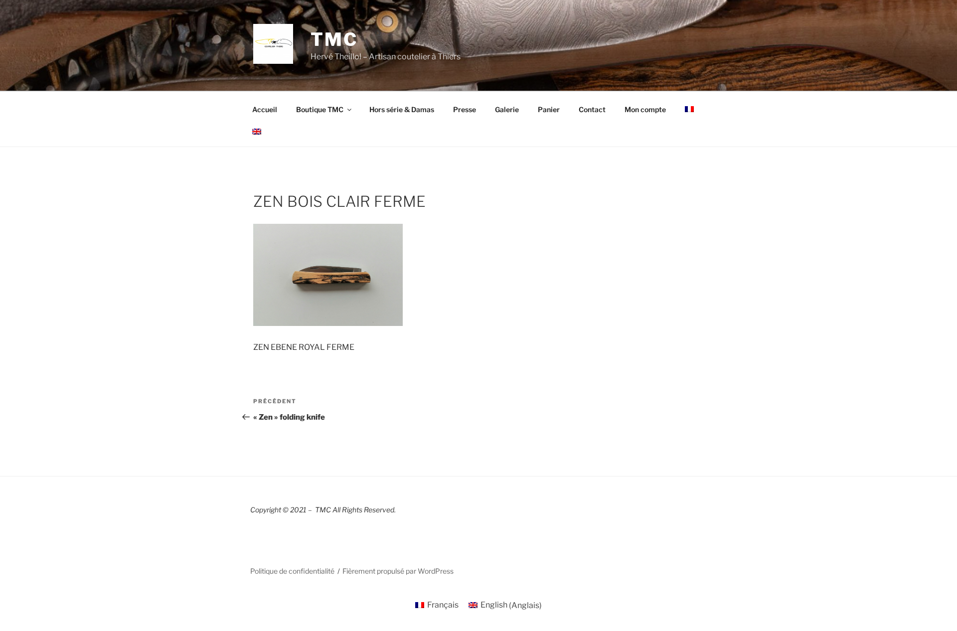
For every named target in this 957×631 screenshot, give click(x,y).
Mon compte (645, 109)
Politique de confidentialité (292, 571)
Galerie (507, 109)
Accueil (264, 109)
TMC (334, 39)
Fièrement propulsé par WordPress (398, 571)
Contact (592, 109)
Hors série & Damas (401, 109)
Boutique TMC (319, 109)
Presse (464, 109)
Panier (549, 109)
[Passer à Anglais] (256, 132)
